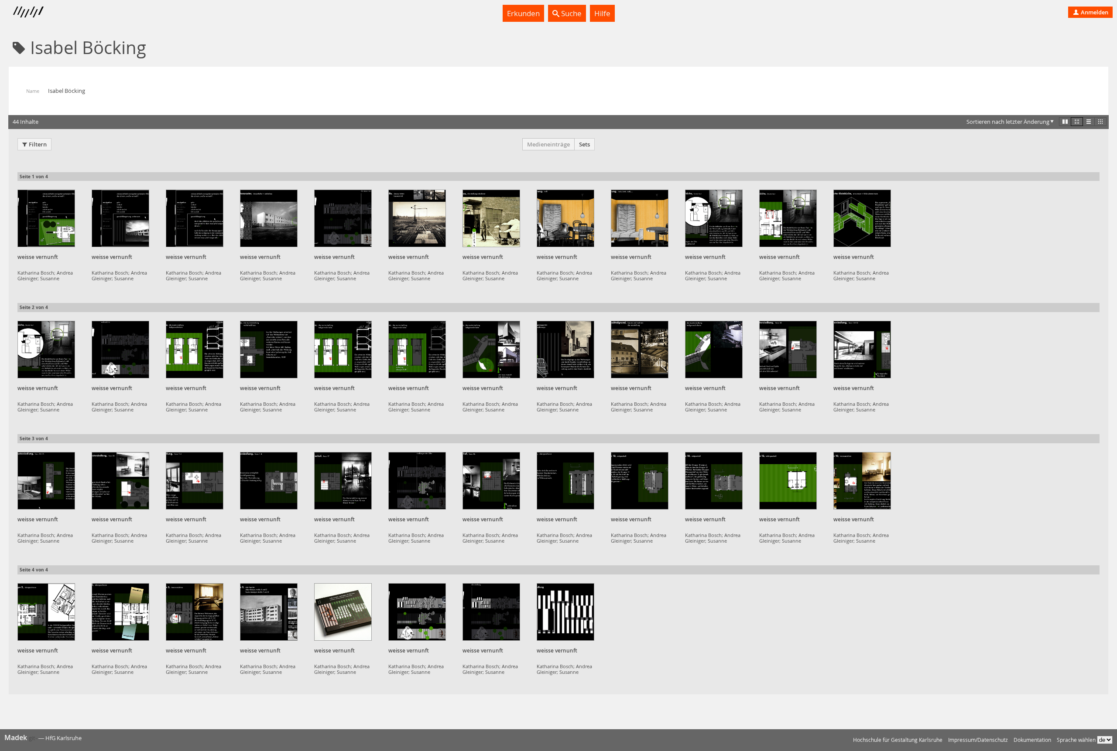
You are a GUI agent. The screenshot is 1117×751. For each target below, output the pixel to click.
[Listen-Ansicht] (1089, 121)
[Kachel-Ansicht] (1065, 121)
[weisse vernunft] (46, 218)
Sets (584, 144)
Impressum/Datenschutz (978, 740)
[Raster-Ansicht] (1077, 121)
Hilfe (602, 13)
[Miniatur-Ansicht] (1100, 121)
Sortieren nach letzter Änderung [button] (1007, 122)
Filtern (38, 144)
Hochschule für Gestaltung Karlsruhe (897, 740)
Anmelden (1093, 12)
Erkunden (523, 13)
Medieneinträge (548, 144)
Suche (570, 13)
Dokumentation (1032, 740)
